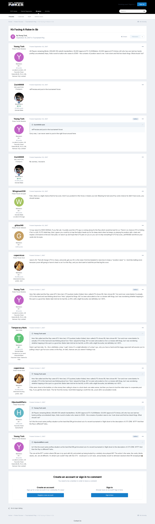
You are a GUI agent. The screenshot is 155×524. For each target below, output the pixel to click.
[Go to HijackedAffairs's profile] (19, 412)
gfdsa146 (19, 225)
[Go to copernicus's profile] (19, 266)
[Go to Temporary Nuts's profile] (19, 338)
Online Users (39, 16)
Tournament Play (39, 38)
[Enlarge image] (142, 456)
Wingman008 (19, 191)
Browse (38, 11)
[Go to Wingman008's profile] (19, 202)
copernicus (19, 255)
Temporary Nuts (19, 328)
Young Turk (23, 35)
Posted (39, 46)
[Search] (144, 11)
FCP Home (13, 11)
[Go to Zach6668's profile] (19, 97)
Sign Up (141, 4)
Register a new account (45, 495)
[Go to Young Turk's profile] (13, 36)
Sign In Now (109, 495)
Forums (11, 16)
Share (124, 36)
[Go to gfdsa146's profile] (19, 236)
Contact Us (77, 521)
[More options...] (143, 46)
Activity (47, 11)
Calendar (21, 16)
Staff (29, 16)
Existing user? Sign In (126, 4)
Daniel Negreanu (26, 11)
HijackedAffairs (19, 402)
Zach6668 (19, 85)
